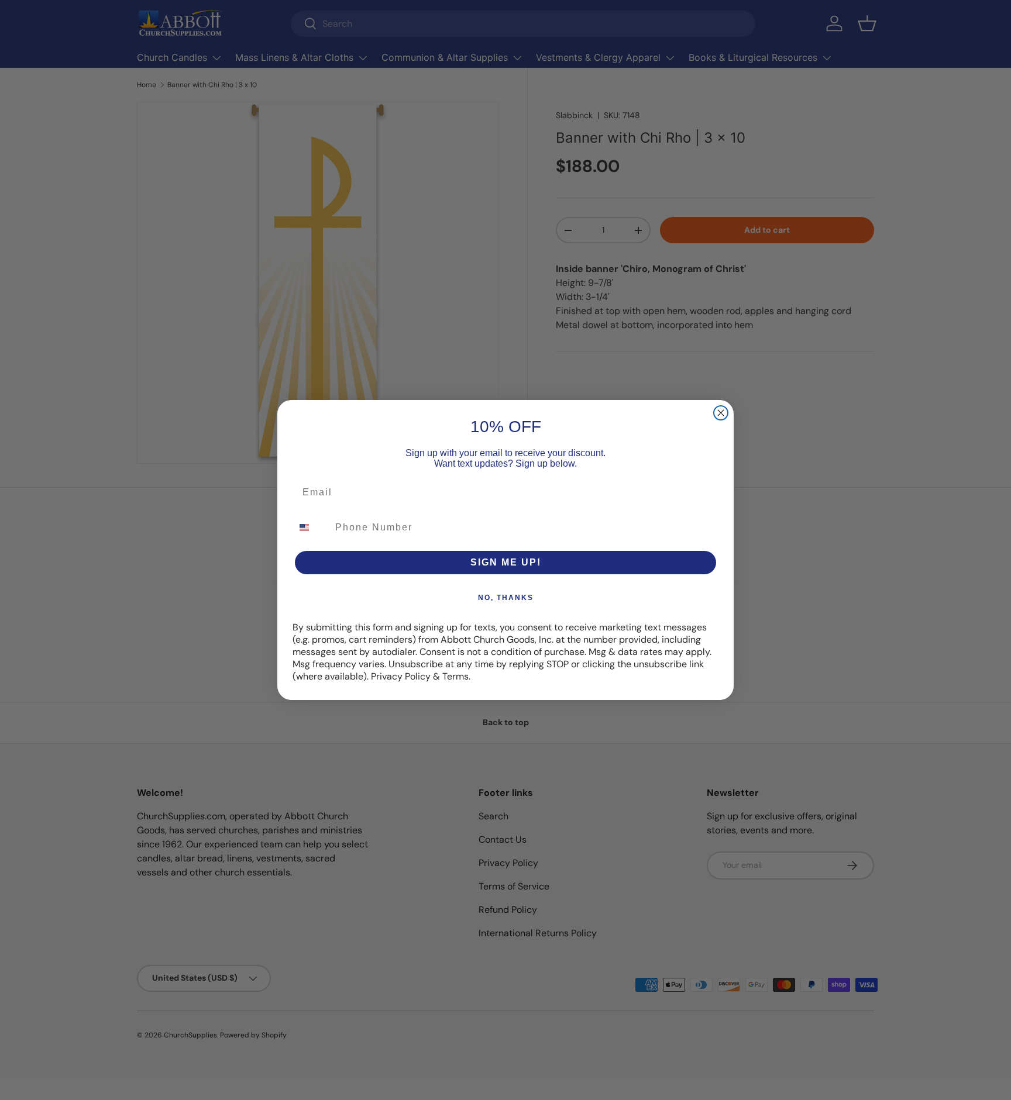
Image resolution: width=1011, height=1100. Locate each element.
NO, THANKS (506, 598)
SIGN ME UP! (505, 562)
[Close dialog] (721, 413)
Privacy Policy (401, 676)
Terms (455, 676)
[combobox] (311, 527)
